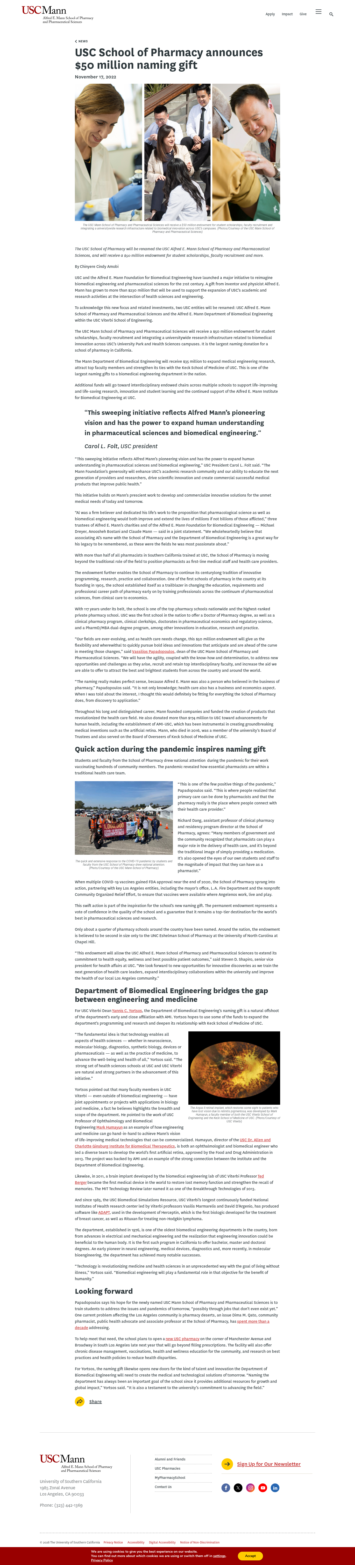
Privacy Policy (102, 1560)
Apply (270, 14)
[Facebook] (225, 1487)
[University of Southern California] (129, 18)
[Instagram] (250, 1487)
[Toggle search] (331, 14)
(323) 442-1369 (68, 1505)
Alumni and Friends (170, 1459)
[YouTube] (262, 1487)
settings (219, 1556)
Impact (287, 14)
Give (303, 14)
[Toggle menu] (318, 11)
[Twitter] (238, 1487)
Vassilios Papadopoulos (153, 651)
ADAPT (104, 1212)
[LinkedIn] (275, 1487)
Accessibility (136, 1542)
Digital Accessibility (162, 1542)
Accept (250, 1556)
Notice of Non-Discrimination (200, 1542)
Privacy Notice (113, 1542)
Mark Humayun (109, 1127)
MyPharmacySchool (170, 1477)
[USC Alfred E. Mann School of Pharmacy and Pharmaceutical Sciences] (57, 14)
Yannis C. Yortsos (127, 1010)
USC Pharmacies (167, 1468)
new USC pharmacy (182, 1338)
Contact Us (163, 1487)
